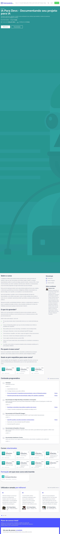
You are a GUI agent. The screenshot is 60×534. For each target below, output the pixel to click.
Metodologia (49, 276)
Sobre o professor (51, 286)
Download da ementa (54, 378)
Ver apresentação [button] (17, 26)
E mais (16, 19)
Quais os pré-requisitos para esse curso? (17, 357)
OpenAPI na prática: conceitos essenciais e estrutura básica (32, 419)
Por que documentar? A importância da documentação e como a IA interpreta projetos (32, 393)
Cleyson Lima (51, 288)
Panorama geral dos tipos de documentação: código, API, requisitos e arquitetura (32, 395)
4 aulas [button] (7, 386)
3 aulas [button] (7, 417)
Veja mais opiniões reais (53, 487)
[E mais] (13, 367)
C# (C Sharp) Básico (11, 507)
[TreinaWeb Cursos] (7, 3)
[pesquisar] (48, 3)
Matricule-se (5, 26)
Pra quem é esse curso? (10, 349)
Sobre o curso (6, 276)
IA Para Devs (9, 370)
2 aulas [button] (7, 404)
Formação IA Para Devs (11, 477)
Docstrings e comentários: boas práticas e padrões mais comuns (32, 407)
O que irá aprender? (9, 310)
